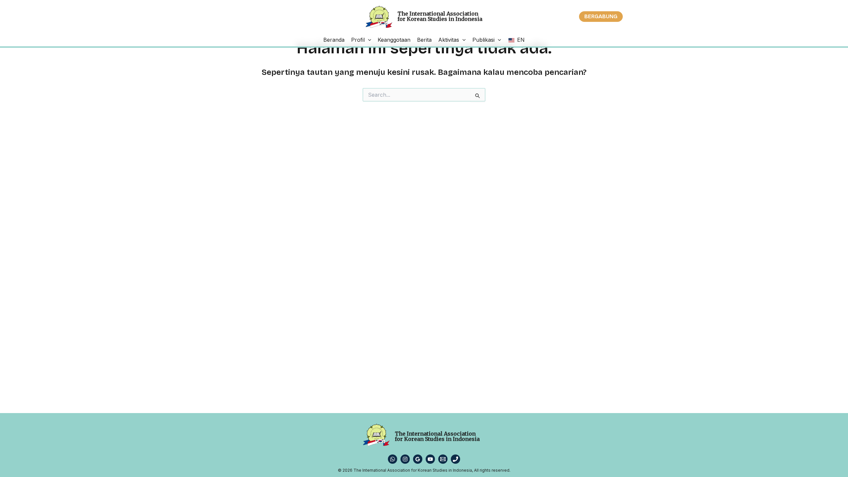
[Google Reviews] (417, 459)
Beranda (333, 39)
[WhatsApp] (392, 459)
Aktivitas (448, 39)
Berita (424, 39)
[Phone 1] (455, 459)
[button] (601, 16)
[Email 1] (443, 459)
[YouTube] (430, 459)
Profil (358, 39)
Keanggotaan (394, 39)
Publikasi (483, 39)
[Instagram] (405, 459)
